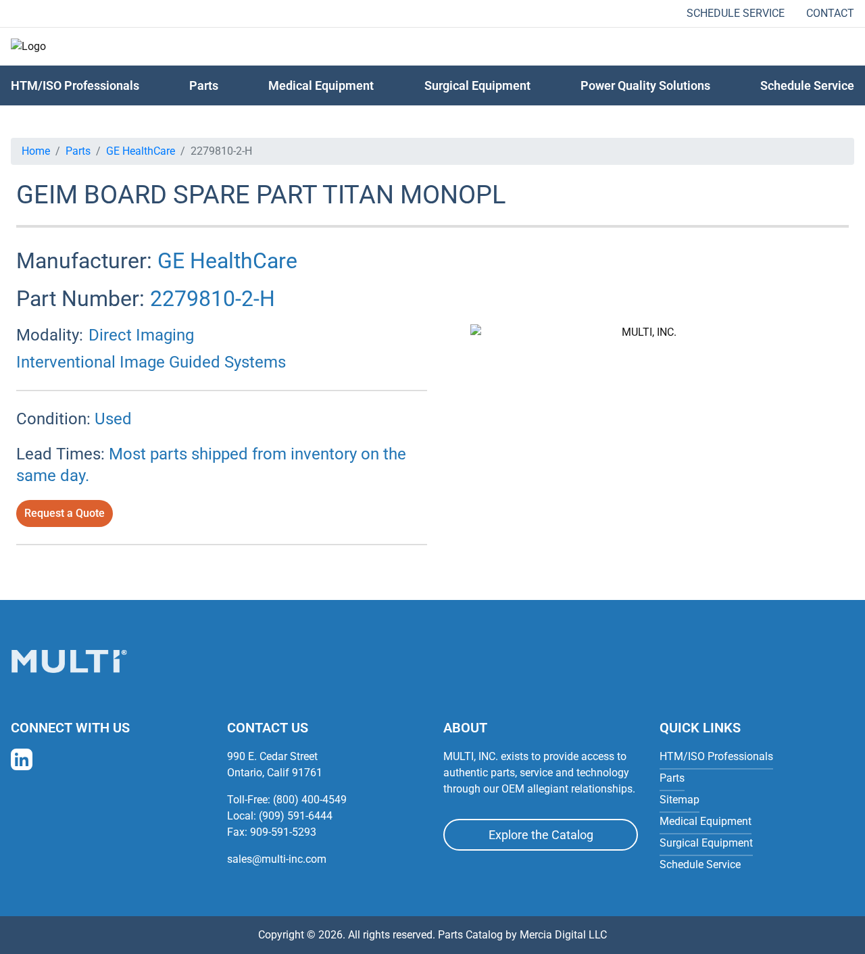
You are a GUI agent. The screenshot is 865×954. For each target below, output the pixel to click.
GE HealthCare (140, 151)
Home (36, 151)
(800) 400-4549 (310, 799)
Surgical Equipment (477, 85)
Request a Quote (64, 513)
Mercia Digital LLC (563, 934)
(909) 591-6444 (295, 815)
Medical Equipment (321, 85)
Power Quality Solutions (645, 85)
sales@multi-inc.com (276, 859)
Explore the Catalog (541, 835)
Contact (830, 13)
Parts (78, 151)
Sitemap (679, 799)
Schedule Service (736, 13)
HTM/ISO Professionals (75, 85)
